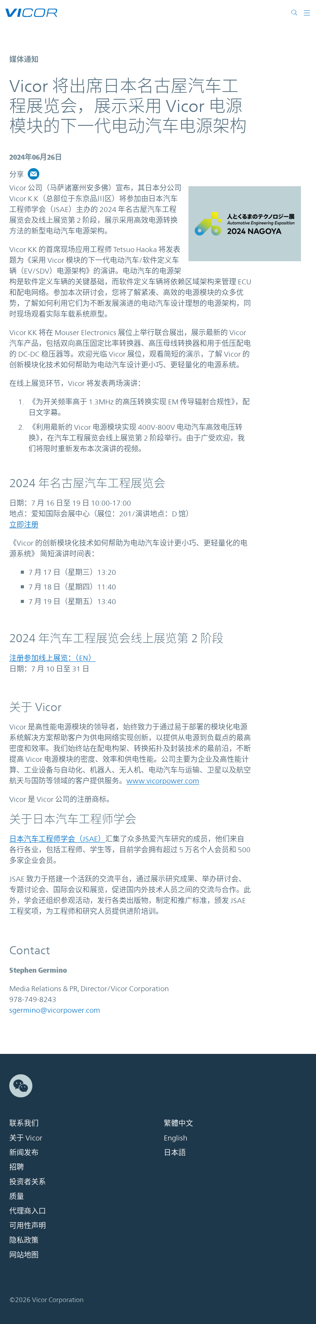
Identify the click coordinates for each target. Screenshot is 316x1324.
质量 (16, 1196)
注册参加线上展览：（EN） (52, 658)
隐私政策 (24, 1240)
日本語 (175, 1152)
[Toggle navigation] (304, 12)
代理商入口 (27, 1211)
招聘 (16, 1167)
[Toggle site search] (294, 12)
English (175, 1138)
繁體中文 (178, 1123)
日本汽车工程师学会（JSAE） (57, 839)
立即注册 (24, 524)
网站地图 (24, 1255)
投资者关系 (27, 1181)
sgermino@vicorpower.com (54, 1010)
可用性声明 (27, 1225)
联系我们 (24, 1123)
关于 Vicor (25, 1138)
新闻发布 (24, 1152)
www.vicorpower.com (162, 780)
